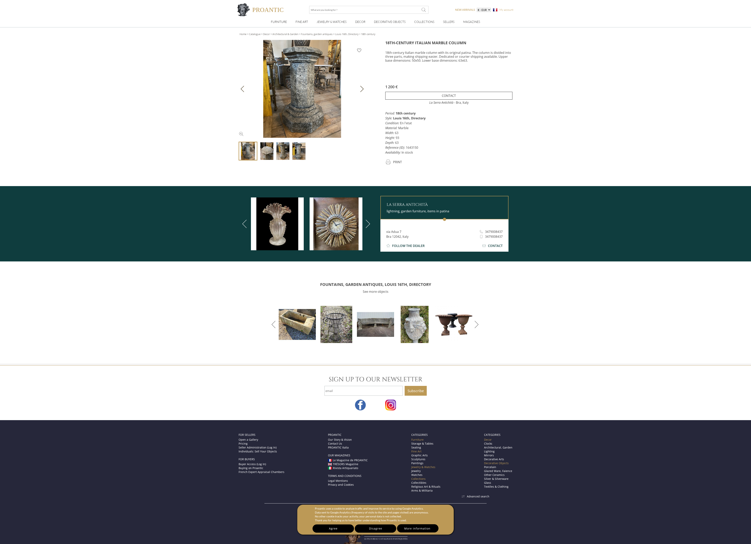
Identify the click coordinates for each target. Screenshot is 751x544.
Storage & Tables (422, 443)
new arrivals (465, 9)
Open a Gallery (248, 439)
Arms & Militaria (422, 490)
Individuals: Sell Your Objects (258, 451)
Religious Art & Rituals (425, 486)
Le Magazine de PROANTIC (350, 460)
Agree (333, 528)
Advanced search (478, 496)
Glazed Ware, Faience (498, 471)
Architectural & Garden (285, 34)
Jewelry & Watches (332, 22)
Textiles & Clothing (496, 486)
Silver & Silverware (496, 479)
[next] (367, 224)
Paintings (417, 463)
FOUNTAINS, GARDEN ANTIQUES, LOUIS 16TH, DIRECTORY (375, 284)
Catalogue (255, 34)
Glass (487, 483)
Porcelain (490, 467)
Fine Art (302, 22)
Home (243, 34)
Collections (424, 22)
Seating (416, 447)
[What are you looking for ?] (423, 10)
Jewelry (416, 471)
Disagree (375, 528)
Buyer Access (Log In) (252, 464)
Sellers (449, 22)
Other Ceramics (494, 475)
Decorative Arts (494, 459)
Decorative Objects (390, 22)
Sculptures (418, 459)
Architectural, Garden (498, 447)
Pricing (243, 443)
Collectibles (418, 483)
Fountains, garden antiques (316, 34)
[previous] (245, 224)
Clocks (488, 443)
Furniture (279, 22)
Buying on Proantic (251, 468)
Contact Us (335, 443)
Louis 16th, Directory (346, 34)
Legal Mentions (338, 481)
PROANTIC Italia (338, 447)
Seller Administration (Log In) (258, 447)
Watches (416, 475)
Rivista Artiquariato (345, 468)
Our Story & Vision (340, 439)
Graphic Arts (419, 455)
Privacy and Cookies (341, 484)
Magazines (471, 22)
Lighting (489, 451)
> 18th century (367, 34)
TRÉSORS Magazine (345, 464)
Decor (360, 22)
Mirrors (489, 455)
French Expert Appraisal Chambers (261, 472)
